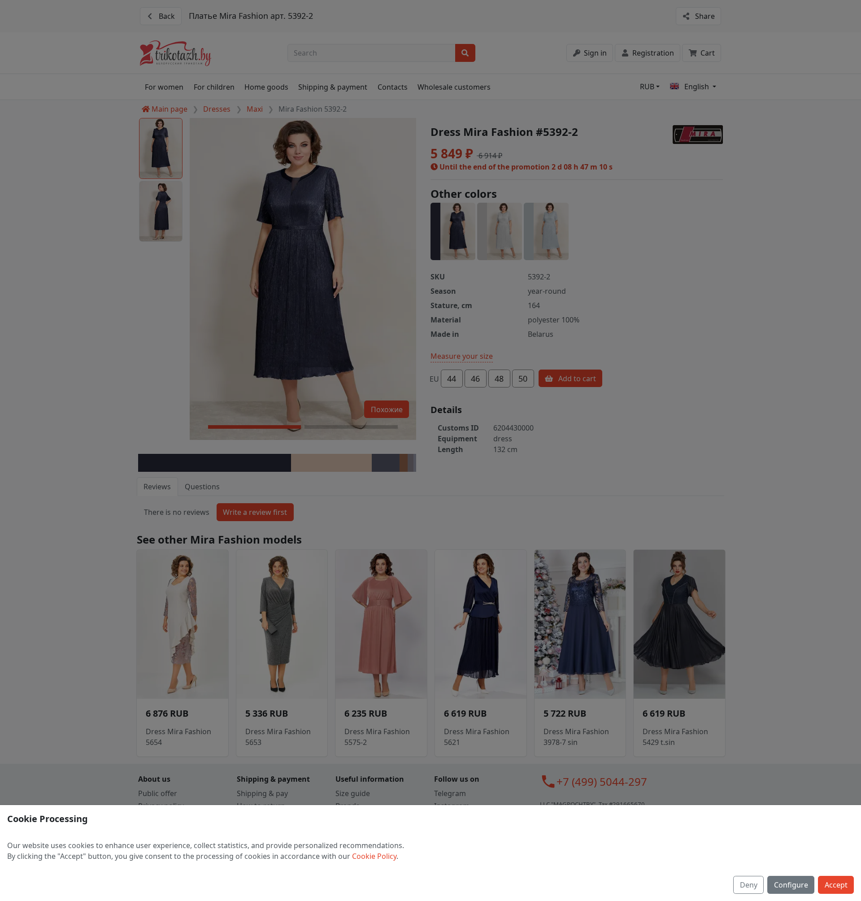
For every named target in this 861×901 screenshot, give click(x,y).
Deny (748, 885)
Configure (791, 885)
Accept (836, 885)
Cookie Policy (374, 856)
